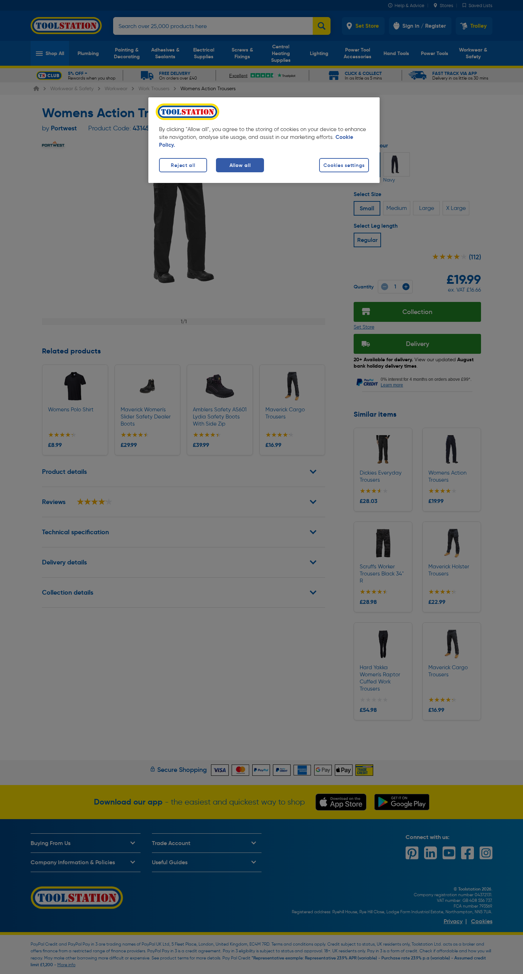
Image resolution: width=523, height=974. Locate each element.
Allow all (239, 165)
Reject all (183, 165)
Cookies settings (344, 165)
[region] (264, 140)
